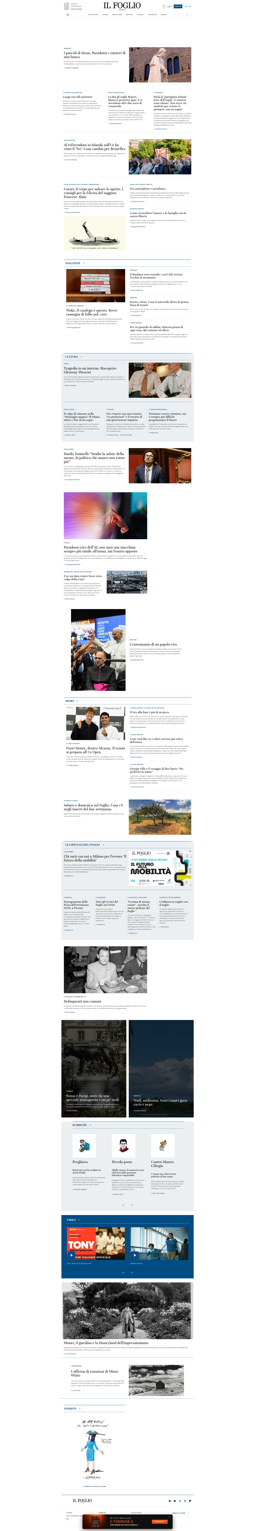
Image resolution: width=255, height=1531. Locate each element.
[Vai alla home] (122, 6)
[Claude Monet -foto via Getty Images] (127, 1307)
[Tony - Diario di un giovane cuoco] (96, 1243)
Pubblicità (102, 1513)
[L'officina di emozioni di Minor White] (156, 1380)
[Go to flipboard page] (190, 1501)
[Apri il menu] (67, 14)
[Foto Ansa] (160, 465)
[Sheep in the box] (159, 1243)
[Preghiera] (84, 1146)
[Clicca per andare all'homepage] (82, 1501)
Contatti (69, 1513)
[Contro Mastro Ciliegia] (163, 1146)
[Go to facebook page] (170, 1501)
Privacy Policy (136, 1513)
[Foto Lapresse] (160, 156)
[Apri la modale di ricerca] (187, 14)
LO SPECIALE (160, 1521)
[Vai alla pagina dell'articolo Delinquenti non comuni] (105, 969)
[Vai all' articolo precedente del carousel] (124, 1205)
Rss (67, 1519)
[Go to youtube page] (175, 1501)
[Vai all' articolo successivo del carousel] (131, 1205)
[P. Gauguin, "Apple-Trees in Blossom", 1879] (160, 817)
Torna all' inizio (178, 1513)
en (189, 6)
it (186, 6)
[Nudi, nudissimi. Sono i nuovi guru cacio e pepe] (161, 1068)
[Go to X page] (180, 1501)
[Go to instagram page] (185, 1501)
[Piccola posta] (123, 1146)
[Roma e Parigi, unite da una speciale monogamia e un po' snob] (93, 1068)
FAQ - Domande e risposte (75, 1516)
